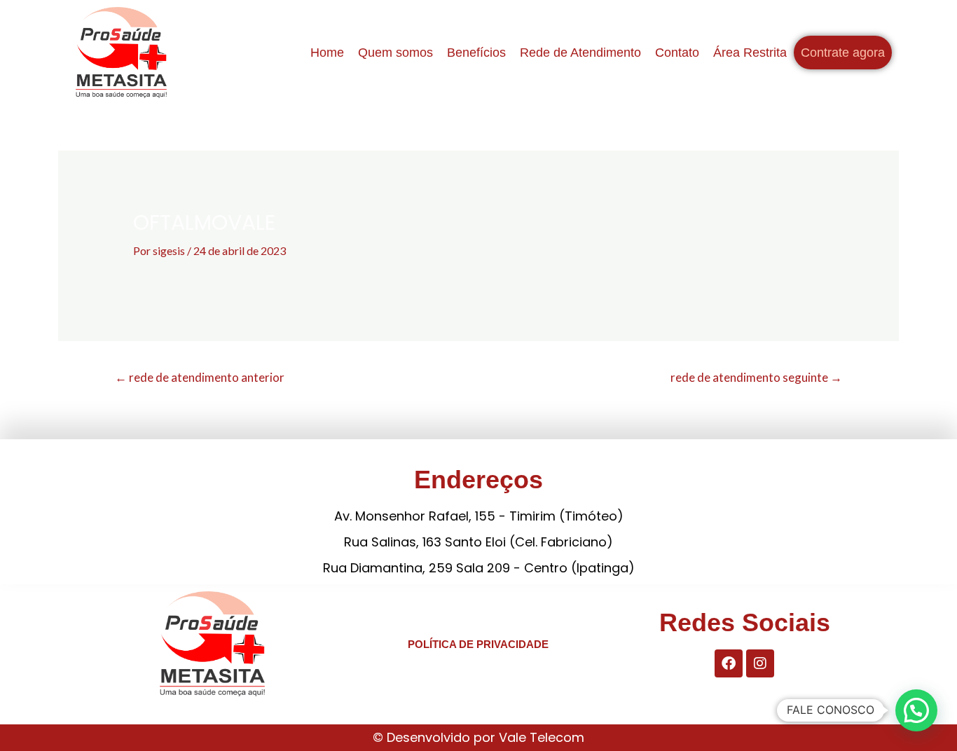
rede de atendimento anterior (199, 377)
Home (327, 53)
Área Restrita (750, 53)
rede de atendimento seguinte (756, 377)
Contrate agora (843, 53)
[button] (916, 710)
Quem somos (395, 53)
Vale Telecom (541, 737)
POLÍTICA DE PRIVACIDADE (478, 644)
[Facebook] (729, 663)
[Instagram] (760, 663)
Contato (677, 53)
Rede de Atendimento (580, 53)
